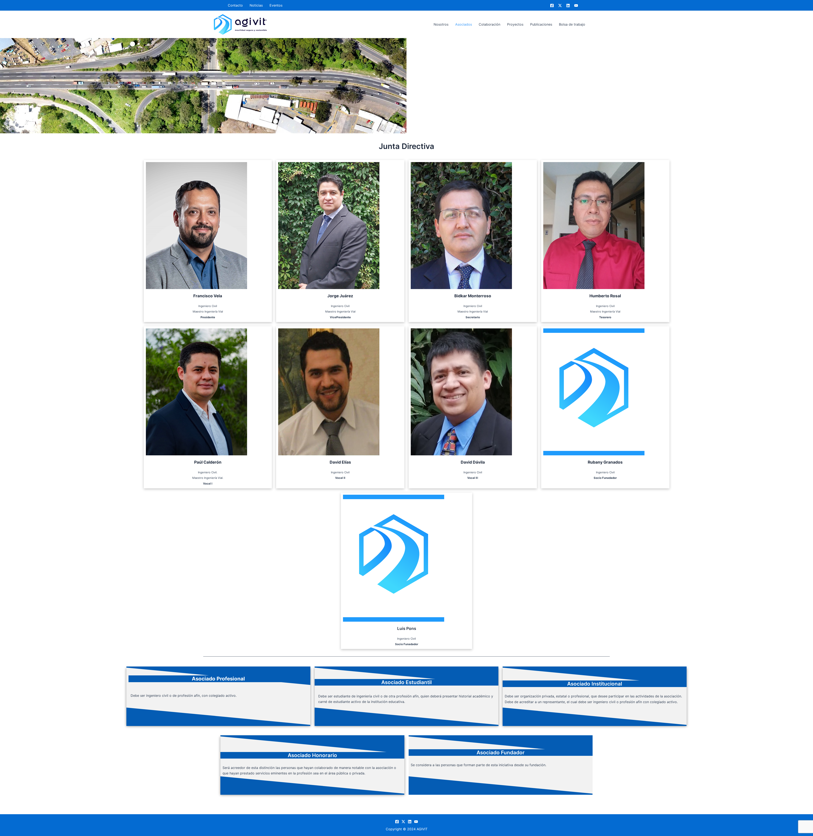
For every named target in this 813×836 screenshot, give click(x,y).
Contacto (235, 5)
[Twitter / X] (560, 5)
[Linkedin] (568, 5)
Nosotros (441, 24)
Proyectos (515, 24)
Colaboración (489, 24)
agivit (276, 24)
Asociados (463, 24)
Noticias (256, 5)
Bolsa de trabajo (572, 24)
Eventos (276, 5)
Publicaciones (541, 24)
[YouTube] (576, 5)
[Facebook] (552, 5)
